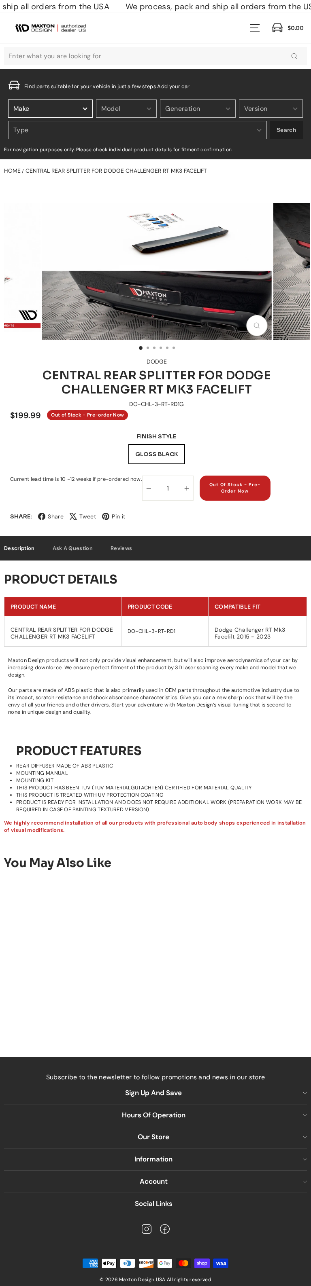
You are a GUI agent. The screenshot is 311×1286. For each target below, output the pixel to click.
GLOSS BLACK (156, 454)
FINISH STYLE (156, 436)
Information (153, 1159)
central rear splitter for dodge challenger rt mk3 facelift (116, 170)
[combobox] (155, 56)
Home (12, 170)
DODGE (157, 361)
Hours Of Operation (153, 1114)
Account (154, 1181)
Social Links (154, 1203)
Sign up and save (153, 1092)
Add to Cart (71, 1019)
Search (286, 130)
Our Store (153, 1136)
